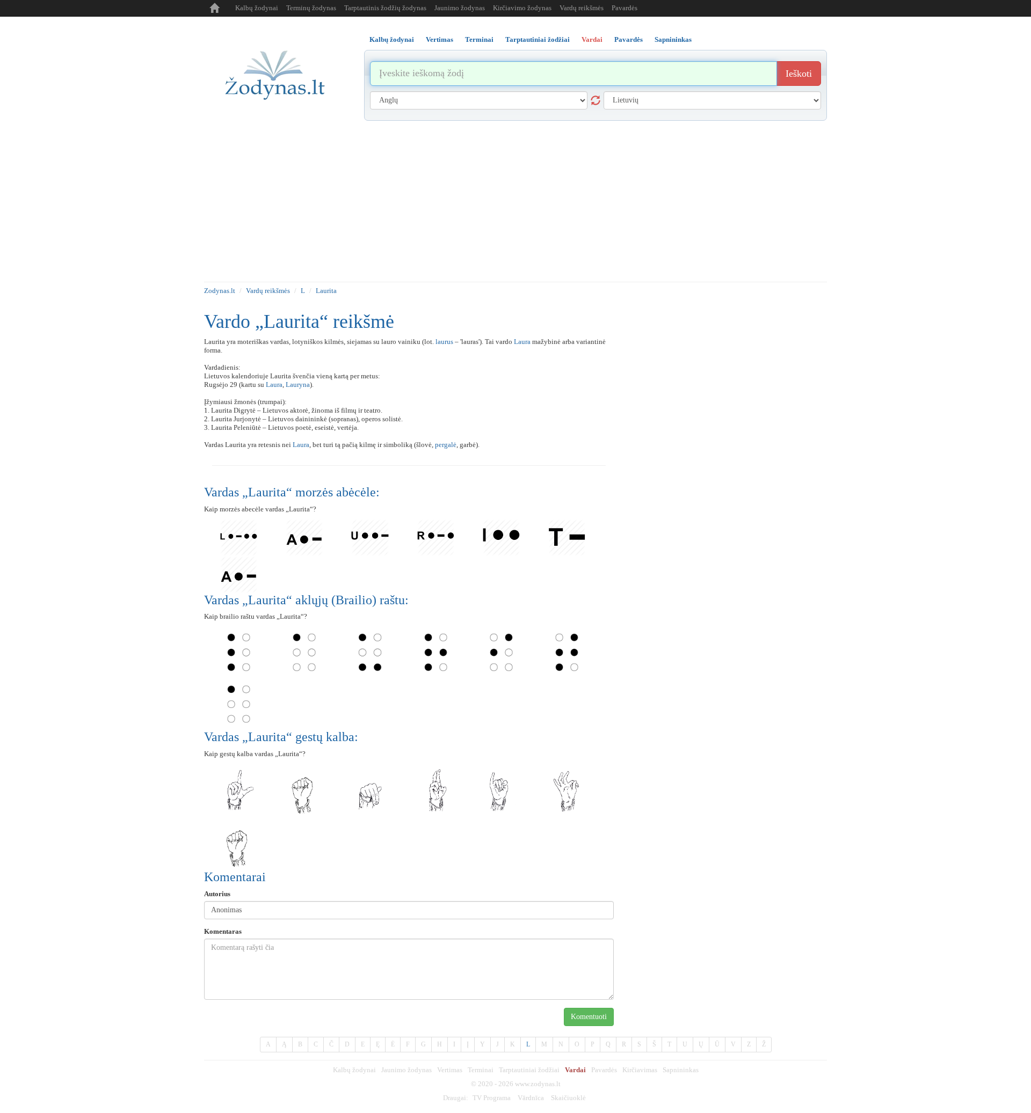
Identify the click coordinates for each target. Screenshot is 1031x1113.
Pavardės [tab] (628, 39)
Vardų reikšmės (582, 8)
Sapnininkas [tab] (673, 39)
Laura (522, 342)
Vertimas (449, 1070)
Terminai (480, 1070)
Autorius (217, 894)
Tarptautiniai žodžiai (529, 1070)
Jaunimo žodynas (459, 8)
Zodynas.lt (219, 291)
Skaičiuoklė (568, 1098)
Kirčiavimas (639, 1070)
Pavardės (624, 8)
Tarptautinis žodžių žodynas (385, 8)
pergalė (445, 445)
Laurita (326, 291)
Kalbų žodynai (256, 8)
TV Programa (492, 1098)
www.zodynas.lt (538, 1084)
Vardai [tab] (592, 39)
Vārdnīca (531, 1098)
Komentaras (223, 931)
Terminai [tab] (479, 39)
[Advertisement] (515, 201)
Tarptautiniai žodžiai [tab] (537, 39)
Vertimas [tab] (439, 39)
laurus (444, 342)
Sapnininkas (681, 1070)
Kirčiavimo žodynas (522, 8)
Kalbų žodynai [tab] (391, 39)
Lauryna (298, 384)
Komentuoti (589, 1017)
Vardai (575, 1070)
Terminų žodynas (311, 8)
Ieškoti (799, 73)
